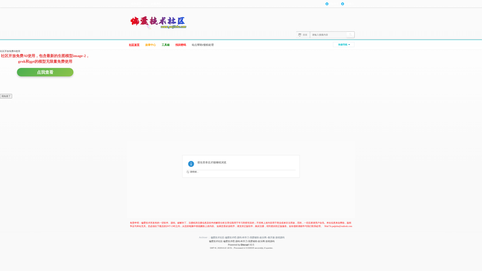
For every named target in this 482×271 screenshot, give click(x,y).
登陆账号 (333, 3)
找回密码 (180, 44)
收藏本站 (156, 3)
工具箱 (166, 44)
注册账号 (349, 3)
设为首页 (136, 3)
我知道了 (6, 96)
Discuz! (245, 245)
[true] (350, 35)
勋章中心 (150, 44)
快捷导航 (342, 44)
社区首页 (134, 44)
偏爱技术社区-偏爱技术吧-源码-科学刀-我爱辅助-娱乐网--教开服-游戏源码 (247, 237)
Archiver (203, 237)
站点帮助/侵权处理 (203, 44)
